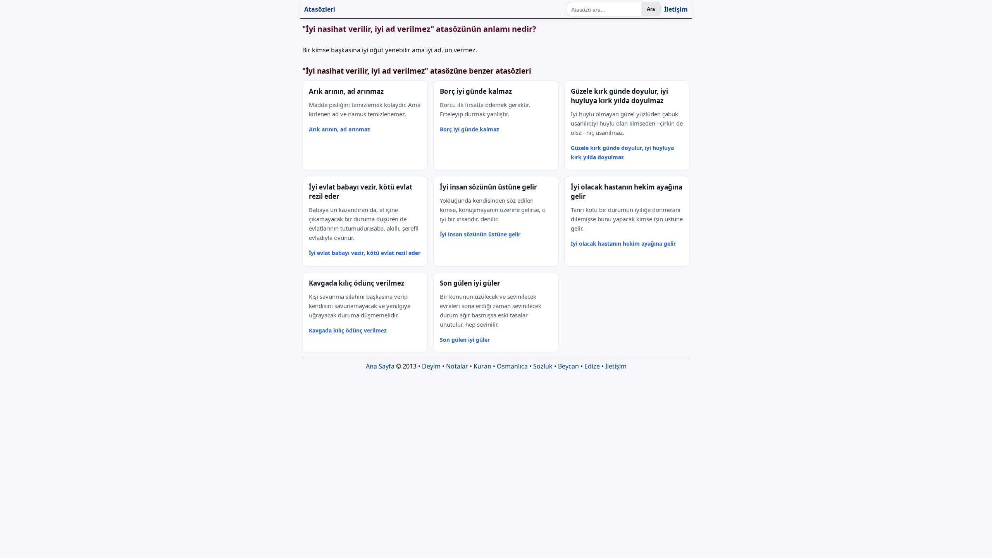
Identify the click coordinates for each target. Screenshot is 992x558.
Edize (592, 366)
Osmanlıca (512, 366)
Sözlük (543, 366)
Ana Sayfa (380, 366)
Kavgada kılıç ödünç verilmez (348, 330)
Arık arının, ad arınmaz (339, 129)
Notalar (457, 366)
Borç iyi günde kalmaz (469, 129)
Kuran (482, 366)
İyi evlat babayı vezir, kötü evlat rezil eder (364, 253)
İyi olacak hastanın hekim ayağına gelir (623, 243)
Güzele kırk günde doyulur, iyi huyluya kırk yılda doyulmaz (622, 152)
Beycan (568, 366)
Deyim (431, 366)
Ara (651, 9)
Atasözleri (319, 9)
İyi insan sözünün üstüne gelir (480, 234)
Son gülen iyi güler (465, 339)
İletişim (676, 9)
